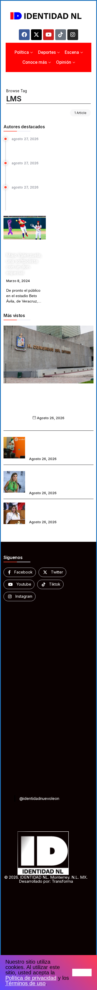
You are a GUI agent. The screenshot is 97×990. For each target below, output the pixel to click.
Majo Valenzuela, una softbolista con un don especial (24, 263)
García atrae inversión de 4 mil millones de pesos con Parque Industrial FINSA (51, 172)
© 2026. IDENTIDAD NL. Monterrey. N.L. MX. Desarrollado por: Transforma (46, 879)
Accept (81, 972)
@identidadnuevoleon (39, 798)
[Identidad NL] (48, 15)
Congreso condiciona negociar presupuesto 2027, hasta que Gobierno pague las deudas (48, 405)
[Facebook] (24, 34)
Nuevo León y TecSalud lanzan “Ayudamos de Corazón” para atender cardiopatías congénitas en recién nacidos (59, 444)
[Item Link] (25, 228)
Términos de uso (25, 983)
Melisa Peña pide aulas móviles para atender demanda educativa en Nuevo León (60, 509)
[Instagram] (72, 34)
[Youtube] (48, 34)
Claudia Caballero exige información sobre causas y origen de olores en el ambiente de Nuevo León (61, 478)
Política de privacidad (30, 978)
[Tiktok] (60, 34)
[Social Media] (20, 572)
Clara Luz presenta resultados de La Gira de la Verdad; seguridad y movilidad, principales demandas (52, 199)
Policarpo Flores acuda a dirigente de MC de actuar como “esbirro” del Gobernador (50, 148)
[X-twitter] (36, 34)
